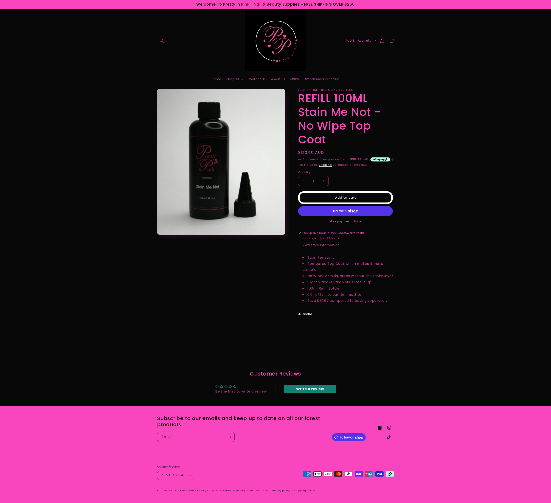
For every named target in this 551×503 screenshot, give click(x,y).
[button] (162, 40)
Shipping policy (304, 490)
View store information (320, 245)
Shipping (325, 165)
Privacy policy (281, 490)
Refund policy (258, 490)
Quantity (304, 172)
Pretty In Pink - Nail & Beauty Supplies (194, 490)
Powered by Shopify (233, 490)
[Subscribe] (229, 437)
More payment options (345, 221)
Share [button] (307, 314)
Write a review (310, 388)
